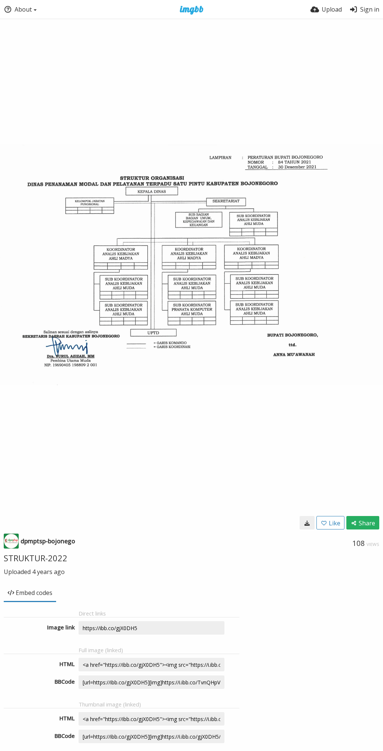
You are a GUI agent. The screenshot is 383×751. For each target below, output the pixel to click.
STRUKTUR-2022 (35, 558)
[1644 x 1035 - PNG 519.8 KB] (307, 522)
